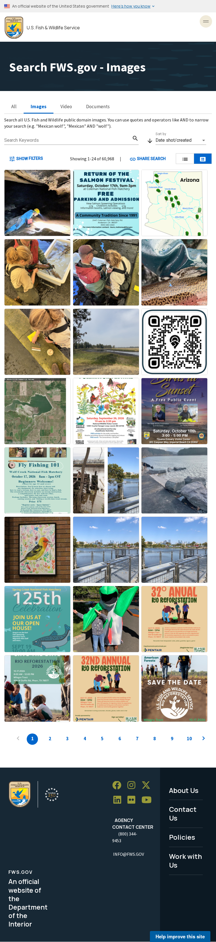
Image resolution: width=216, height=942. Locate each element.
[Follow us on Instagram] (133, 785)
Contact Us (183, 813)
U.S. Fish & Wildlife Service (53, 28)
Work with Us (185, 861)
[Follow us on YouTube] (148, 799)
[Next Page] (203, 739)
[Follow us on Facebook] (118, 785)
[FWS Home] (13, 28)
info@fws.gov (128, 854)
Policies (182, 837)
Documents (98, 106)
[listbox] (181, 140)
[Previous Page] (18, 739)
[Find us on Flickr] (133, 799)
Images (38, 106)
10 (189, 738)
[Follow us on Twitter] (147, 785)
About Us (184, 790)
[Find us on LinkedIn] (119, 799)
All (14, 106)
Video (66, 106)
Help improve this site (180, 936)
